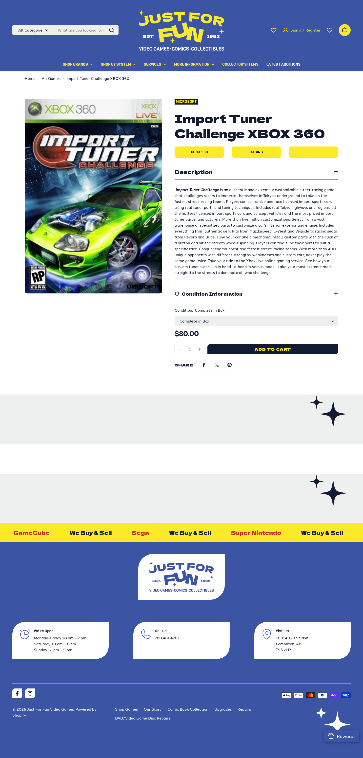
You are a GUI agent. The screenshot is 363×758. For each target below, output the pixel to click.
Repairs (244, 709)
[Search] (112, 30)
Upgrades (223, 709)
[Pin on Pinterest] (230, 365)
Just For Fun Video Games (50, 709)
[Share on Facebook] (204, 365)
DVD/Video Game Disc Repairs (142, 718)
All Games (51, 78)
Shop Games (126, 709)
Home (30, 78)
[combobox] (65, 30)
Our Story (152, 709)
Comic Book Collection (187, 709)
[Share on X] (217, 365)
